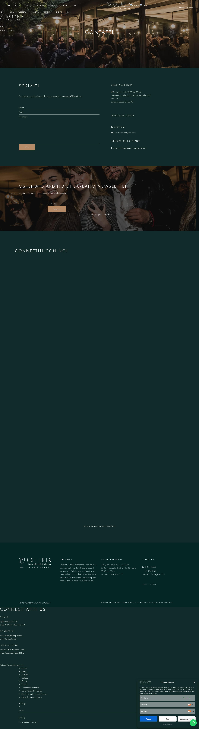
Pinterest (3, 665)
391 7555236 (119, 127)
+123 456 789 (19, 624)
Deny (168, 719)
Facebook (11, 665)
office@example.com (8, 638)
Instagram (19, 665)
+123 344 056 (6, 624)
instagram (98, 214)
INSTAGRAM (45, 602)
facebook (90, 214)
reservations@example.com (11, 635)
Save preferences (186, 719)
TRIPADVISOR (24, 602)
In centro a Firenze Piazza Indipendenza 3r (130, 148)
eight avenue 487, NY (8, 621)
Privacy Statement (168, 724)
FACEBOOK (35, 602)
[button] (194, 682)
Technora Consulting (147, 602)
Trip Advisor (107, 214)
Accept (148, 719)
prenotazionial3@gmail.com (71, 96)
